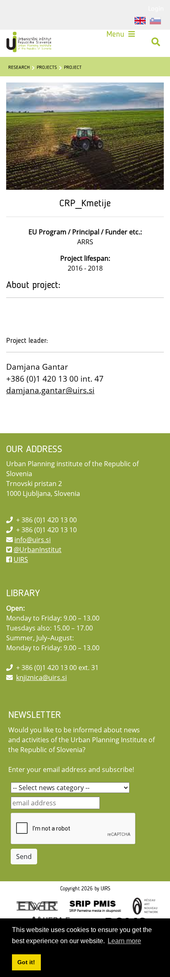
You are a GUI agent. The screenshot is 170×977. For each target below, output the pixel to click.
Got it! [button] (26, 962)
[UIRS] (29, 42)
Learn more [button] (124, 940)
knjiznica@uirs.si (41, 677)
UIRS (21, 559)
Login (156, 8)
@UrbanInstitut (37, 549)
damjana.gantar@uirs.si (50, 390)
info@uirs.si (32, 539)
